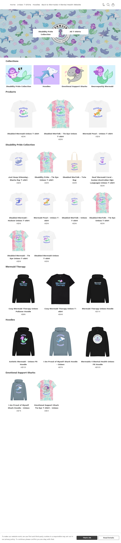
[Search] (108, 4)
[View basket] (113, 4)
